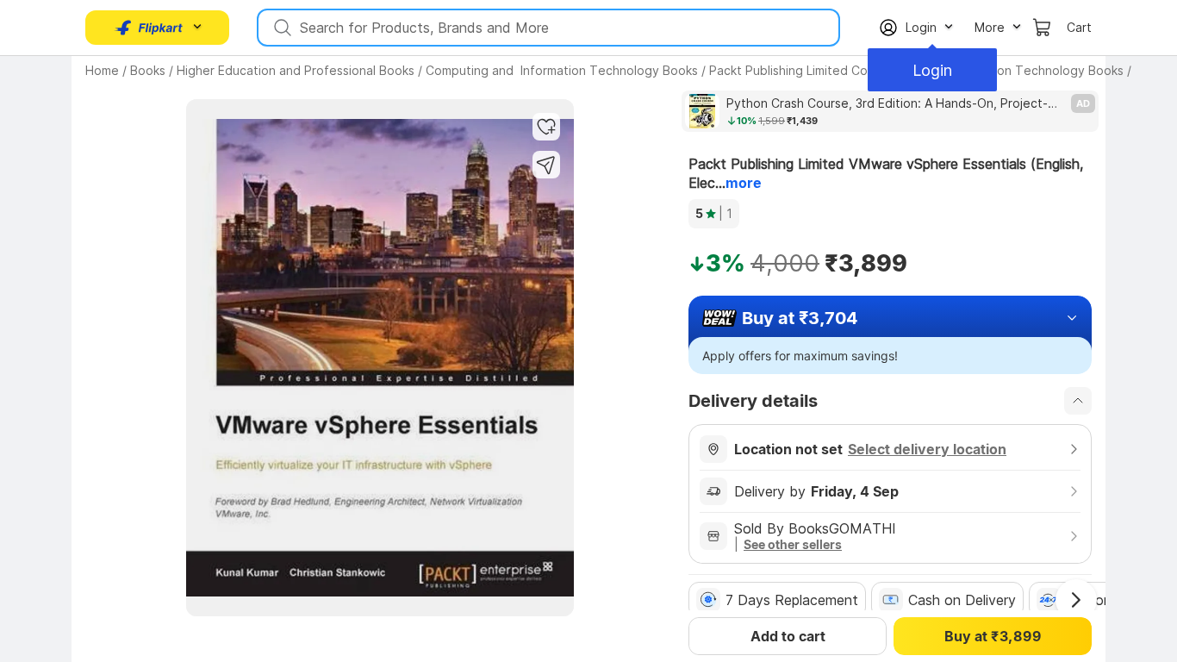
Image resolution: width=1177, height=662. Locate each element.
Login (932, 70)
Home (102, 70)
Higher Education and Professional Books (295, 70)
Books (147, 70)
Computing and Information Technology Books (562, 70)
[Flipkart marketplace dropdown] (149, 27)
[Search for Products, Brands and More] (281, 27)
